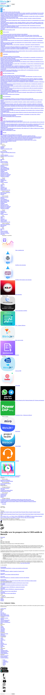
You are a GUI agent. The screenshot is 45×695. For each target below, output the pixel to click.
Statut (1, 623)
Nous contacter (3, 613)
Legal (4, 659)
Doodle (1, 645)
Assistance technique (4, 617)
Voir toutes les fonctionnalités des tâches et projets (9, 51)
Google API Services (4, 653)
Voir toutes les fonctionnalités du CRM (7, 29)
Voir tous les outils (3, 142)
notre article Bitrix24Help (25, 563)
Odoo (1, 647)
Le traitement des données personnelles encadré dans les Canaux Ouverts (13, 584)
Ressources (2, 631)
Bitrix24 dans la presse (4, 614)
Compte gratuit (3, 3)
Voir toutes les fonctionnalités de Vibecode (8, 141)
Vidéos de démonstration (5, 620)
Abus (4, 664)
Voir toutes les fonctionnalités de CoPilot (7, 130)
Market (1, 649)
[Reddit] (4, 691)
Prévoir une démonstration (5, 622)
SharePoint (2, 646)
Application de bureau (4, 651)
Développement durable (4, 615)
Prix (1, 143)
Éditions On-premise (4, 633)
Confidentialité (5, 661)
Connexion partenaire (4, 657)
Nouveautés (2, 537)
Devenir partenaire (3, 656)
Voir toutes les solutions (4, 233)
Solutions (2, 627)
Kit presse (2, 612)
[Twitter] (4, 679)
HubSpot (2, 643)
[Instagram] (4, 685)
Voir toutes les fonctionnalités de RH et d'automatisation (10, 116)
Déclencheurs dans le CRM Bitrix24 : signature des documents (12, 589)
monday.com (2, 639)
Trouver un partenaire (4, 655)
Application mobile (4, 650)
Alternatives (2, 629)
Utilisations (2, 630)
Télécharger (2, 634)
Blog (1, 519)
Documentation (3, 635)
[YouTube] (4, 682)
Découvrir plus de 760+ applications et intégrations (9, 476)
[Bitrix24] (5, 2)
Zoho (1, 641)
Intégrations (2, 234)
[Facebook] (3, 676)
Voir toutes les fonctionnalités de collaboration (8, 71)
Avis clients (2, 628)
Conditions (5, 660)
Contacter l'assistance (4, 621)
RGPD (4, 662)
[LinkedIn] (4, 688)
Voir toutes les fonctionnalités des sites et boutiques (9, 94)
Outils (1, 610)
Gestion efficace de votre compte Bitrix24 (8, 593)
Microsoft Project (3, 644)
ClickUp (2, 638)
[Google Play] (4, 672)
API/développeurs (3, 652)
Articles (1, 626)
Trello (1, 642)
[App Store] (4, 669)
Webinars (2, 619)
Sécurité (4, 663)
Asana (1, 637)
